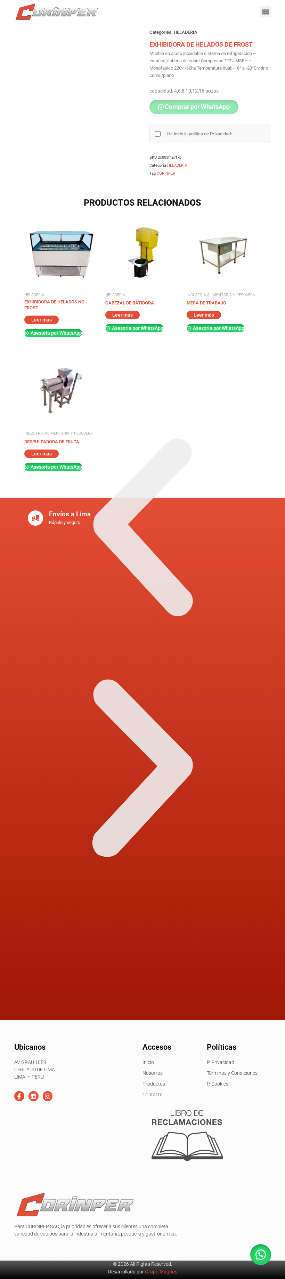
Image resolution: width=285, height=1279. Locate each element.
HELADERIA (185, 32)
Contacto (152, 1094)
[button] (265, 11)
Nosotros (152, 1073)
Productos (153, 1084)
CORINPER (166, 173)
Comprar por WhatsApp (197, 106)
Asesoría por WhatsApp (56, 333)
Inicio (148, 1062)
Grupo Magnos (161, 1271)
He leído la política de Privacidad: (199, 133)
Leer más (41, 320)
